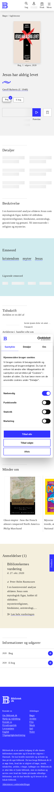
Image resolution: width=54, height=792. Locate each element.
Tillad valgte (27, 443)
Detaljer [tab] (27, 347)
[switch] (46, 402)
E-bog (18, 100)
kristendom (10, 258)
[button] (27, 653)
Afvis (27, 451)
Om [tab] (44, 347)
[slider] (27, 44)
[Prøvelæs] (36, 112)
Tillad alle (27, 434)
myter (27, 258)
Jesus (39, 258)
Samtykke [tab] (10, 347)
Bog (6, 99)
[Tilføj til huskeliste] (47, 112)
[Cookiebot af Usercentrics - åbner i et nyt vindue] (38, 338)
